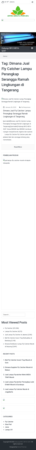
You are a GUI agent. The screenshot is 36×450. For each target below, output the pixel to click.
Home (5, 56)
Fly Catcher (8, 328)
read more (18, 147)
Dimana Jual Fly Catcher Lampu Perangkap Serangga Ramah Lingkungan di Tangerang (17, 113)
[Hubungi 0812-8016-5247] (18, 39)
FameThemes (22, 447)
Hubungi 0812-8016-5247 (23, 442)
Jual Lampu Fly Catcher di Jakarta (16, 335)
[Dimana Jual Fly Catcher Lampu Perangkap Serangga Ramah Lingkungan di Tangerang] (18, 100)
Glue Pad (8, 424)
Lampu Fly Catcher (11, 331)
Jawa (7, 427)
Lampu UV (8, 430)
